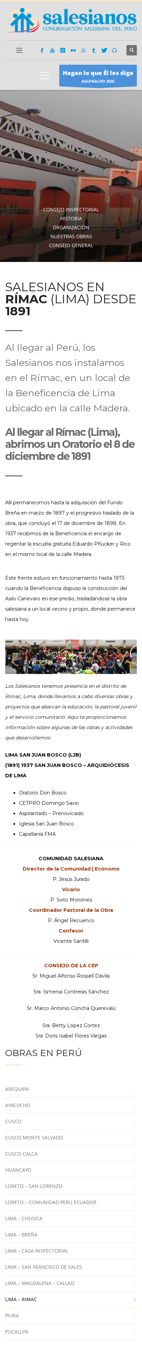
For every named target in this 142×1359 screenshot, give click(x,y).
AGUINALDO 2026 (98, 76)
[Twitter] (104, 50)
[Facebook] (42, 50)
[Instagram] (63, 50)
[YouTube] (52, 50)
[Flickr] (73, 50)
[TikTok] (94, 50)
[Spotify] (114, 50)
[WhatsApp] (83, 50)
